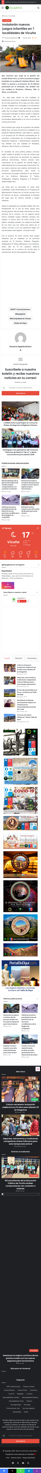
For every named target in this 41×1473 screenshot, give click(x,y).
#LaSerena (19, 578)
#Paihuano (5, 578)
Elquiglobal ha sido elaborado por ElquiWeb (20, 1454)
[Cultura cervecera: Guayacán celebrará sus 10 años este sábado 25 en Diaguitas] (9, 668)
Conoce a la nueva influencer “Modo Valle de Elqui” (27, 717)
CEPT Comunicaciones (20, 309)
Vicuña (26, 1412)
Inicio (7, 1458)
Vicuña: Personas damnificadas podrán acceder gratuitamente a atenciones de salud (29, 1050)
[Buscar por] (38, 8)
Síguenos (7, 587)
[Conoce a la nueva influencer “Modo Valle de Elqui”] (9, 718)
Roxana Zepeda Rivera (20, 346)
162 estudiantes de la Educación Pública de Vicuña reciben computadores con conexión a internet (10, 485)
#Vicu (11, 578)
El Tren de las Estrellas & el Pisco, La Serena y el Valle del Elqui (27, 692)
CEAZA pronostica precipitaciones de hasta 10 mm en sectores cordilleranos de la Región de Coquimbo (10, 512)
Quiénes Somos (16, 1458)
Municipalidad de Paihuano (30, 1397)
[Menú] (3, 8)
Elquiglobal (20, 314)
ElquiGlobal (7, 571)
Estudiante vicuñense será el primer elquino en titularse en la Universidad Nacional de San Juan (26, 704)
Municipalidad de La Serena (11, 1397)
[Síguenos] (38, 1069)
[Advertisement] (20, 33)
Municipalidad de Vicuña (21, 318)
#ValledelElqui (6, 576)
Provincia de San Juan (13, 1408)
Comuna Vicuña (22, 1390)
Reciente (18, 658)
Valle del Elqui (20, 323)
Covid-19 (11, 1394)
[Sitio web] (20, 350)
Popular (7, 658)
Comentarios (32, 658)
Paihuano (29, 1401)
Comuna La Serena (28, 1386)
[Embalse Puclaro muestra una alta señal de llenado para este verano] (30, 500)
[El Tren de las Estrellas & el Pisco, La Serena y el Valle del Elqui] (9, 693)
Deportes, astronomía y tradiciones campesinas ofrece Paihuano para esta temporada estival (26, 681)
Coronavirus (33, 1390)
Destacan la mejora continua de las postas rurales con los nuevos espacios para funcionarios (30, 485)
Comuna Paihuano (9, 1390)
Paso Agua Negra (16, 1404)
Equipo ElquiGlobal (29, 1458)
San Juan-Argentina (29, 1408)
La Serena (29, 1394)
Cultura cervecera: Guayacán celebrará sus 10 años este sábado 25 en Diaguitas (26, 668)
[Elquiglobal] (13, 7)
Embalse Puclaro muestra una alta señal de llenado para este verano (30, 510)
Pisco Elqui (27, 1404)
